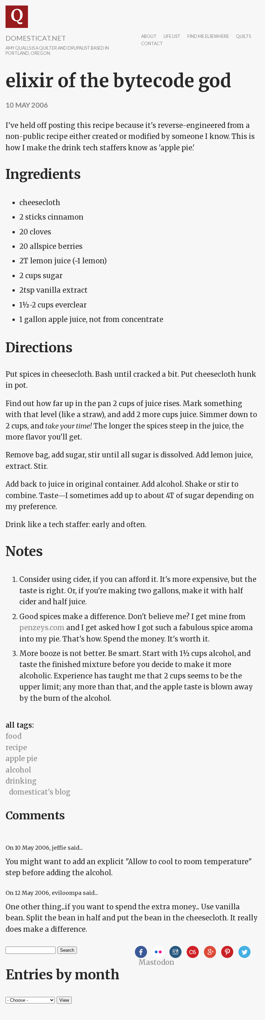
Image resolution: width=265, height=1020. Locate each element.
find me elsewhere (208, 36)
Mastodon (156, 962)
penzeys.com (42, 627)
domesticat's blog (39, 792)
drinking (21, 781)
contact (152, 44)
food (13, 736)
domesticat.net (36, 38)
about (149, 36)
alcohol (18, 770)
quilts (243, 36)
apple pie (21, 758)
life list (172, 36)
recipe (16, 747)
